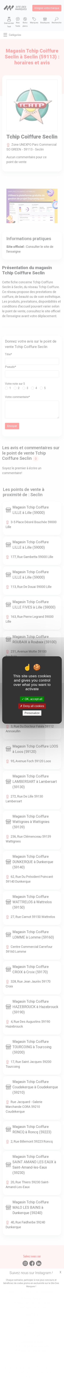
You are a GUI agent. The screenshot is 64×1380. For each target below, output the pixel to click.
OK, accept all (33, 698)
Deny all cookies (33, 706)
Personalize (32, 713)
